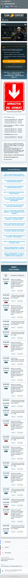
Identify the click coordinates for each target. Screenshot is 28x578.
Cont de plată (20, 290)
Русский (15, 6)
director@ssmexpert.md (7, 559)
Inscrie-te (13, 290)
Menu (4, 24)
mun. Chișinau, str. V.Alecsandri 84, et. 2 (11, 566)
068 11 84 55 (5, 20)
